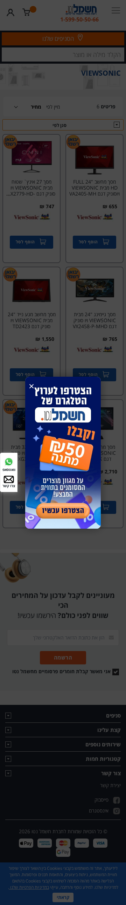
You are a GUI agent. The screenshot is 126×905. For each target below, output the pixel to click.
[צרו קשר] (9, 479)
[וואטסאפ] (9, 461)
